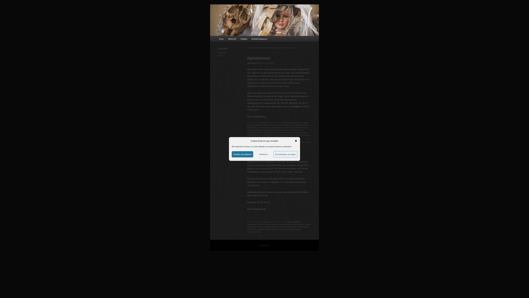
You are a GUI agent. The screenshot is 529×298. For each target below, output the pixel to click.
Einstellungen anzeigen (285, 154)
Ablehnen (263, 154)
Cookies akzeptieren (242, 154)
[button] (296, 140)
